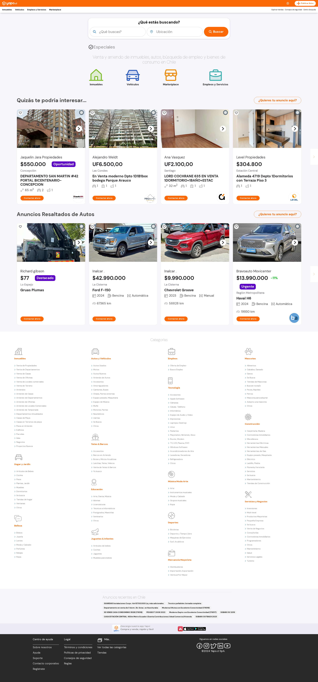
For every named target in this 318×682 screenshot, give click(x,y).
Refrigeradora (176, 459)
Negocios (20, 442)
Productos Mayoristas (257, 516)
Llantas (96, 418)
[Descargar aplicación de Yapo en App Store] (189, 629)
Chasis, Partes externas (104, 393)
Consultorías (252, 532)
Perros (250, 393)
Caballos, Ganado (255, 369)
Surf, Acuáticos (177, 541)
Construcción (252, 423)
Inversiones (252, 508)
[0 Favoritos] (164, 113)
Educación (97, 489)
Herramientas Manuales (257, 447)
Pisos (18, 479)
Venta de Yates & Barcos (104, 467)
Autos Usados (99, 365)
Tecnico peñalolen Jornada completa (184, 603)
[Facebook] (199, 645)
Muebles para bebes (102, 558)
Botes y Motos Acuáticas (104, 459)
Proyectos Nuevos (24, 446)
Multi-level (251, 512)
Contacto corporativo (46, 663)
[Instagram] (206, 645)
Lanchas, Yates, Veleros (104, 463)
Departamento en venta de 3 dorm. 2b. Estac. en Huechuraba (131, 608)
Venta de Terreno (24, 385)
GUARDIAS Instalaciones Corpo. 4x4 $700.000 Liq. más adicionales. (134, 603)
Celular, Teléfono (177, 407)
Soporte (38, 658)
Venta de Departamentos (28, 369)
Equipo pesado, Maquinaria (105, 397)
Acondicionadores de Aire (182, 451)
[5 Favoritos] (20, 113)
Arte (172, 488)
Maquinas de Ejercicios (180, 537)
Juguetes (97, 553)
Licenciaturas (99, 504)
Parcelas (20, 434)
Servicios (251, 471)
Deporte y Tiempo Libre (181, 533)
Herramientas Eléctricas (258, 443)
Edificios (20, 430)
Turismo (250, 561)
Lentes (19, 540)
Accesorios (98, 381)
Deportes (173, 522)
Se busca (20, 495)
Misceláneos (252, 439)
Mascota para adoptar (257, 397)
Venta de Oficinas (24, 377)
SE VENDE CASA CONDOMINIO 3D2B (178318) (123, 612)
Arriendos (20, 389)
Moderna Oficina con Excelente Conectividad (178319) (186, 608)
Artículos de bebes (102, 545)
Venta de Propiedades (26, 365)
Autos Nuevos (99, 373)
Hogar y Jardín (22, 464)
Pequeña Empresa (255, 520)
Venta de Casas (23, 373)
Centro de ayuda (309, 10)
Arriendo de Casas (24, 393)
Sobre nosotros (42, 647)
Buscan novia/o (254, 385)
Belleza (18, 525)
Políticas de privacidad (77, 652)
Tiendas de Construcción (258, 483)
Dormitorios (21, 491)
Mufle (95, 406)
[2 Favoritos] (236, 226)
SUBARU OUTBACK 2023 (206, 616)
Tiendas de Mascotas (257, 381)
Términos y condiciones (78, 647)
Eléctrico (251, 459)
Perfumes (20, 548)
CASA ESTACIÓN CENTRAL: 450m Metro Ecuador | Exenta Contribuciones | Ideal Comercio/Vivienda (148, 616)
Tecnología (174, 387)
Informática (175, 411)
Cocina (19, 475)
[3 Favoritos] (164, 226)
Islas (18, 438)
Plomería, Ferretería (255, 467)
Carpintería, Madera (256, 431)
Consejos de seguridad (293, 10)
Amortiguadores (100, 385)
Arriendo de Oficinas (25, 402)
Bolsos (19, 532)
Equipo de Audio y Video (181, 415)
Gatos (250, 373)
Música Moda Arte (178, 481)
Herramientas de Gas (256, 451)
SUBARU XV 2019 (227, 612)
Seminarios (98, 516)
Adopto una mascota (257, 402)
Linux (172, 427)
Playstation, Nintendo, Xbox (182, 435)
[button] (79, 128)
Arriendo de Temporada (27, 410)
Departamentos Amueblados (29, 414)
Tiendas (101, 652)
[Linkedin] (220, 645)
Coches (96, 549)
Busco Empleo (176, 369)
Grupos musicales (178, 500)
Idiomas (96, 500)
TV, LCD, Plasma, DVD (179, 443)
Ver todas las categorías (111, 647)
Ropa (18, 557)
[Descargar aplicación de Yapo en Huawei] (180, 629)
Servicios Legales (254, 557)
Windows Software (178, 447)
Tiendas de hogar (24, 499)
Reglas (68, 663)
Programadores (254, 540)
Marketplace (55, 9)
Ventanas (20, 503)
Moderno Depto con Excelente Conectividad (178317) (193, 612)
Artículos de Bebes (25, 471)
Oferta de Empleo (178, 365)
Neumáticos (98, 414)
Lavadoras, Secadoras (180, 455)
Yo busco (97, 471)
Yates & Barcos (99, 444)
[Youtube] (227, 645)
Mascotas (250, 358)
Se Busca (97, 422)
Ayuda (36, 652)
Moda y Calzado (23, 544)
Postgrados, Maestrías (103, 512)
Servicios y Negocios (256, 501)
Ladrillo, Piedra (253, 463)
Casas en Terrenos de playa (29, 422)
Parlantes (174, 431)
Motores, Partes (100, 410)
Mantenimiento (254, 479)
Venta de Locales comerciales (30, 381)
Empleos (172, 358)
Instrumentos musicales (181, 492)
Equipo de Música (101, 402)
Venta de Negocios (255, 528)
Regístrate (39, 669)
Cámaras (174, 402)
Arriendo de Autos (101, 377)
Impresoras (175, 419)
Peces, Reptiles (253, 389)
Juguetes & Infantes (102, 538)
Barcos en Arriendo (102, 455)
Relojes (19, 553)
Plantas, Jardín (23, 483)
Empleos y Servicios (36, 9)
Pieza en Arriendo (24, 426)
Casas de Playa (23, 418)
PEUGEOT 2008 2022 (155, 612)
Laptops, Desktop (178, 423)
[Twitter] (213, 645)
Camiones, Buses (100, 389)
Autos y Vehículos (101, 358)
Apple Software (177, 398)
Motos (96, 369)
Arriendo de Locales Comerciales (31, 406)
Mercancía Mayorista (179, 559)
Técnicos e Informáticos (104, 508)
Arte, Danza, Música (102, 496)
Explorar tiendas (278, 10)
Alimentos (251, 365)
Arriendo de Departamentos (29, 397)
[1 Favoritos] (92, 113)
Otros (19, 507)
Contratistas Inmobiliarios (258, 435)
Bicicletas (174, 529)
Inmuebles (7, 9)
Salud (249, 553)
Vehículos (19, 9)
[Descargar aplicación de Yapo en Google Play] (200, 629)
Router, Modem (177, 439)
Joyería (19, 536)
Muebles (20, 487)
